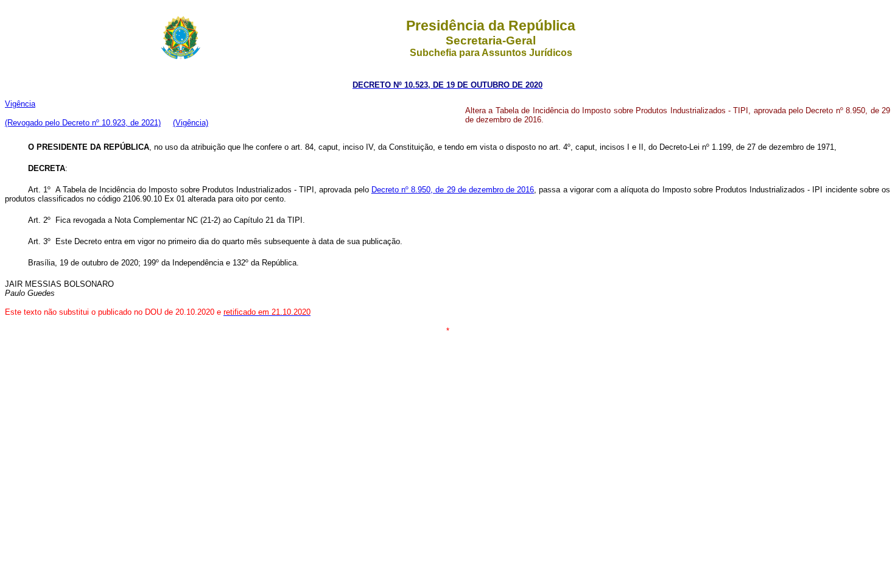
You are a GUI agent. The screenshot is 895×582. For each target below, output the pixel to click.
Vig (20, 103)
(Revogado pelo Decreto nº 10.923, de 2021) (83, 122)
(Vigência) (190, 122)
